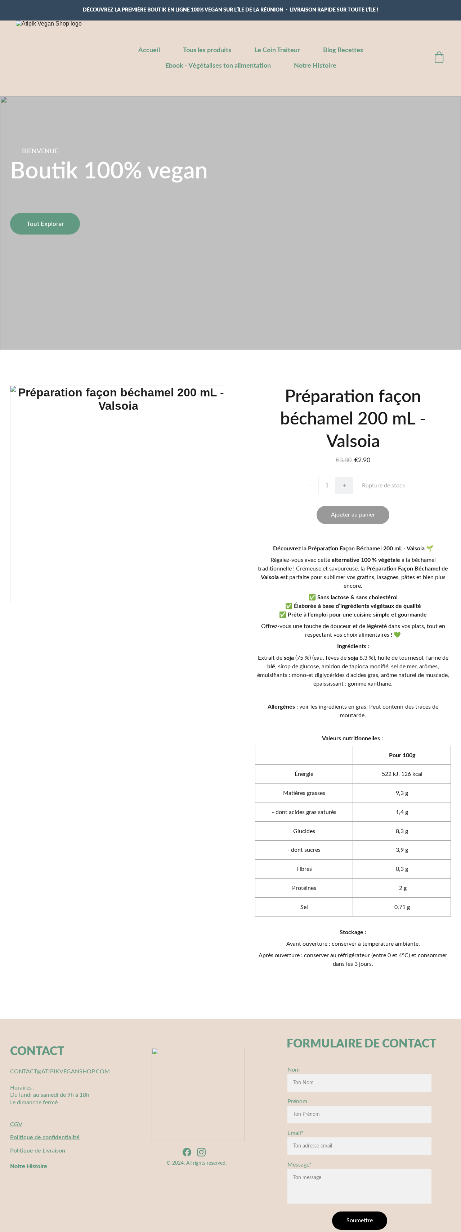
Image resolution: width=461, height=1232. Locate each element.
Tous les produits (207, 50)
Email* (295, 1133)
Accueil (149, 50)
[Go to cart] (439, 58)
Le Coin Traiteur (277, 50)
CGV (16, 1124)
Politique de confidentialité (45, 1137)
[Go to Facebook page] (187, 1152)
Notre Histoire (315, 66)
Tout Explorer (45, 223)
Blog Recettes (343, 50)
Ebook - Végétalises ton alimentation (218, 66)
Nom (293, 1070)
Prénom (297, 1101)
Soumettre (359, 1220)
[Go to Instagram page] (201, 1152)
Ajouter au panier (353, 515)
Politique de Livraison (37, 1151)
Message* (299, 1165)
